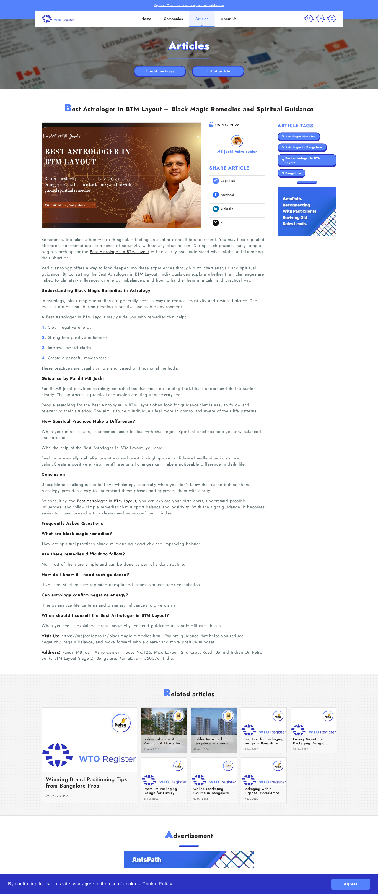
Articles (201, 18)
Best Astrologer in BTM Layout (119, 252)
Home (146, 18)
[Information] (320, 19)
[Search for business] (309, 19)
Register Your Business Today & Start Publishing (189, 5)
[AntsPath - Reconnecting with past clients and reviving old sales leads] (307, 211)
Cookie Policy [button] (157, 884)
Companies (173, 18)
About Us (229, 18)
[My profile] (331, 19)
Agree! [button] (351, 884)
